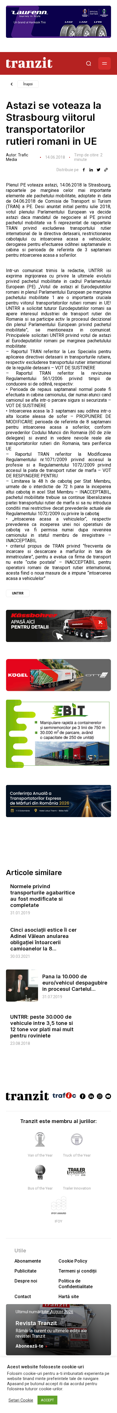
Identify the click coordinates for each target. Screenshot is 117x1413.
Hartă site (68, 1296)
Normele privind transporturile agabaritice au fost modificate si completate (42, 895)
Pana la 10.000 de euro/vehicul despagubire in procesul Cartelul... (74, 982)
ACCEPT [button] (47, 1400)
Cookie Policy (72, 1261)
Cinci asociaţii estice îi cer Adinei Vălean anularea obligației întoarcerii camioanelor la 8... (43, 939)
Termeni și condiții (77, 1271)
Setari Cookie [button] (21, 1400)
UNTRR (18, 593)
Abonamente (27, 1261)
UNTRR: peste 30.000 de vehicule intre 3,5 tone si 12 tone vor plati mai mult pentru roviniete (42, 1026)
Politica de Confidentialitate (75, 1283)
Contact (22, 1296)
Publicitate (25, 1271)
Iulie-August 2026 (57, 1312)
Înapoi (28, 84)
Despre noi (25, 1281)
